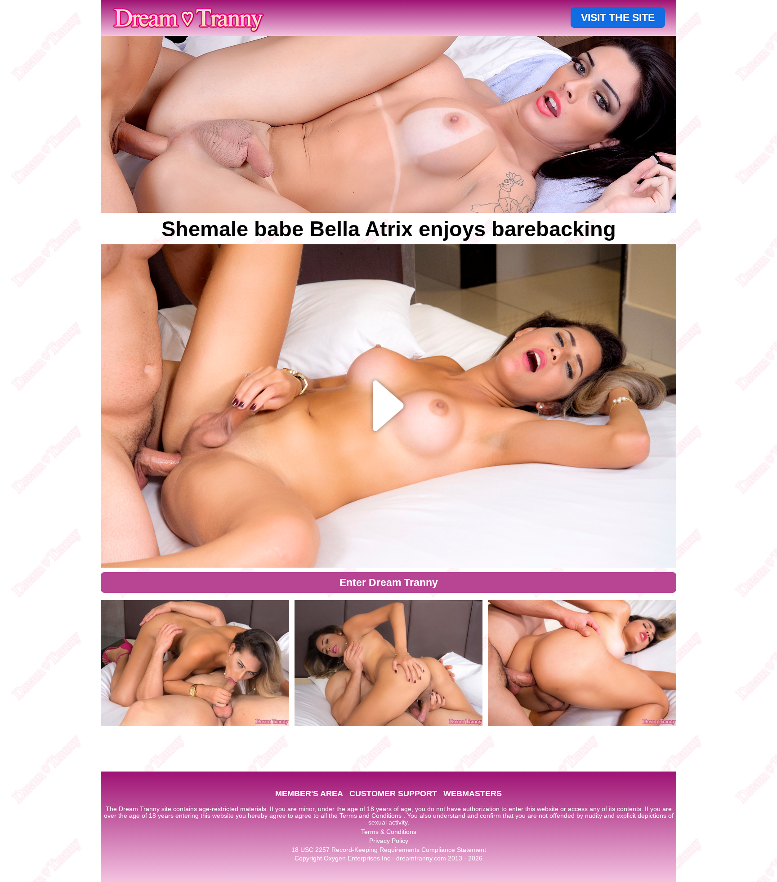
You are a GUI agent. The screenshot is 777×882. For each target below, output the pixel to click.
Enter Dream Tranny (388, 582)
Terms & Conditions (388, 831)
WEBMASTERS (472, 793)
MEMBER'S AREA (309, 793)
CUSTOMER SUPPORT (393, 793)
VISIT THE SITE (618, 17)
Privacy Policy (388, 840)
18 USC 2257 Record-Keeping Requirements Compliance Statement (388, 849)
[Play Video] (388, 406)
